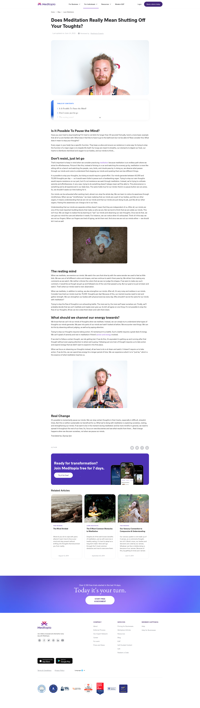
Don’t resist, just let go (68, 112)
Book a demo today (153, 4)
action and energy (104, 334)
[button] (80, 670)
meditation (104, 162)
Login (140, 4)
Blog (59, 12)
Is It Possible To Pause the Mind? (73, 108)
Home (53, 12)
